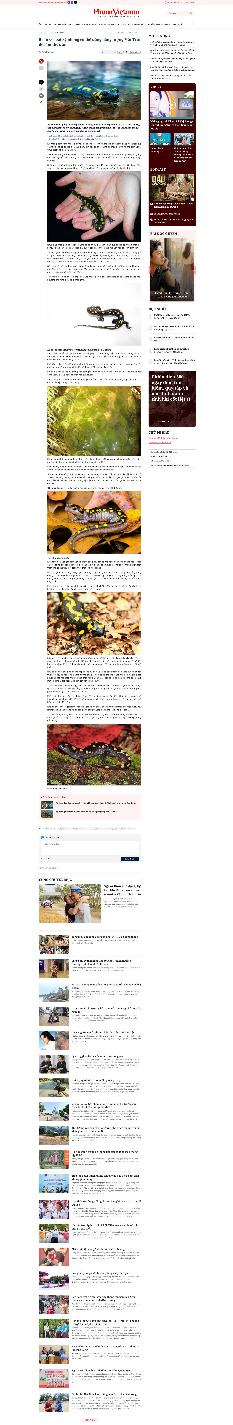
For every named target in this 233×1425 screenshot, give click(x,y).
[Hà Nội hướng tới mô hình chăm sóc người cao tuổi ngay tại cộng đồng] (54, 1354)
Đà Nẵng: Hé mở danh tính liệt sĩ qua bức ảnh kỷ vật (103, 1032)
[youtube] (68, 2)
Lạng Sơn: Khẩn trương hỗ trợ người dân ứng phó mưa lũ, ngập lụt (106, 1010)
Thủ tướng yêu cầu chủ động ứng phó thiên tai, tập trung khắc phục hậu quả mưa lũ (106, 1129)
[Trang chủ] (41, 24)
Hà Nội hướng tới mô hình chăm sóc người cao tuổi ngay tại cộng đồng (105, 1348)
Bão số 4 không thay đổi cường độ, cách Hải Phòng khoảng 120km (106, 986)
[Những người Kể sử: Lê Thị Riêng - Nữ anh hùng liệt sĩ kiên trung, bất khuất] (172, 105)
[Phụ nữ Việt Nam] (116, 13)
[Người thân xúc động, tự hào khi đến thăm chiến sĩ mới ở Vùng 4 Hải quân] (70, 903)
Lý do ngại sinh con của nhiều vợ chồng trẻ (97, 1056)
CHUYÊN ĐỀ (177, 24)
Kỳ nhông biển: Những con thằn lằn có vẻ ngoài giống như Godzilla (75, 139)
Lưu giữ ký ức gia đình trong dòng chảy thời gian (101, 1273)
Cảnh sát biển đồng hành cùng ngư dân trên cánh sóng (104, 1394)
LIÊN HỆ (191, 2)
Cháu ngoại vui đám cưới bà (167, 213)
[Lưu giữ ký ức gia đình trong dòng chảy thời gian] (54, 1280)
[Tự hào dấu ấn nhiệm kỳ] (160, 139)
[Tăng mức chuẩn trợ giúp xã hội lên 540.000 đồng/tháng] (54, 944)
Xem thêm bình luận (48, 868)
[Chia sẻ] (41, 88)
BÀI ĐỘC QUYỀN (163, 233)
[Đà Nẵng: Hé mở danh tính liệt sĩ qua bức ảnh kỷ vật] (54, 1040)
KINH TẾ (70, 24)
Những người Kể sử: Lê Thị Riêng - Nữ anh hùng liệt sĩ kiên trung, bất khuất (172, 125)
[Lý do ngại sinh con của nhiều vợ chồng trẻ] (54, 1064)
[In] (41, 95)
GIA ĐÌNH (84, 24)
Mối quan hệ (50, 829)
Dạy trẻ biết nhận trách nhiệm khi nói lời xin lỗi (174, 339)
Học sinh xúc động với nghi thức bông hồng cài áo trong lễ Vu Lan (106, 1203)
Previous (151, 269)
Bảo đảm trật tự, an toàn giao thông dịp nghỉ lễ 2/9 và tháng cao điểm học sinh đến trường (103, 1298)
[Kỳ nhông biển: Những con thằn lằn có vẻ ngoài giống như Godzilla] (47, 814)
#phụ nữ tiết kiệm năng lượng (163, 438)
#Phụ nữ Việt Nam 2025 (160, 442)
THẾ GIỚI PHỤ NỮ (136, 24)
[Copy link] (41, 102)
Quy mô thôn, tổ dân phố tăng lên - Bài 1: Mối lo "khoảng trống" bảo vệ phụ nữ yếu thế (105, 1322)
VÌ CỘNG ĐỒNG (149, 24)
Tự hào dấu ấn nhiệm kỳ (157, 150)
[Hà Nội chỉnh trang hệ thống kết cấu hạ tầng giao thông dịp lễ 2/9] (54, 1159)
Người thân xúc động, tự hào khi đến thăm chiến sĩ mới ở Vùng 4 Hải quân (122, 890)
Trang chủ (43, 33)
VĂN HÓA (110, 24)
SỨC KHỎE (92, 24)
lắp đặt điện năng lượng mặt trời (168, 465)
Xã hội (52, 33)
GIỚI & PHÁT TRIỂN (59, 24)
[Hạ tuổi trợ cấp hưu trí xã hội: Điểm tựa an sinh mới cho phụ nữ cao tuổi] (54, 1233)
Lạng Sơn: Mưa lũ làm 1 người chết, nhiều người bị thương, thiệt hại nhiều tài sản (102, 962)
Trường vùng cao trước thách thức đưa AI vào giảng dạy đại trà (174, 328)
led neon (153, 461)
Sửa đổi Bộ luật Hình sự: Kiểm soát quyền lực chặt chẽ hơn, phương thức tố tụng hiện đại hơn (172, 68)
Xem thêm (90, 1420)
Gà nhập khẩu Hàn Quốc (158, 456)
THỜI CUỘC (48, 24)
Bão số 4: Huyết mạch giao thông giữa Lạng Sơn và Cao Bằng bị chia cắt (172, 60)
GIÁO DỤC (118, 24)
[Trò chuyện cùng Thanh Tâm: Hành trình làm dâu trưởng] (172, 187)
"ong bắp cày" (112, 829)
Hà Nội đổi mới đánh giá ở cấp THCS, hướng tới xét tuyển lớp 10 (172, 317)
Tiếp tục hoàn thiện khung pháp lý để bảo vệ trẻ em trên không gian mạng (105, 1177)
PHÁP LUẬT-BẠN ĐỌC (164, 24)
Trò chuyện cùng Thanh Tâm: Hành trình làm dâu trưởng (173, 205)
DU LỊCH (126, 24)
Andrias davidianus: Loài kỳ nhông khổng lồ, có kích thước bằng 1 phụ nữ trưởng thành (83, 136)
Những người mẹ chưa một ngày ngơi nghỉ (97, 1080)
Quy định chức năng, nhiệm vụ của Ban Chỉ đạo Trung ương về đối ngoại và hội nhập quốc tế (172, 52)
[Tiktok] (75, 2)
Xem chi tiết (160, 422)
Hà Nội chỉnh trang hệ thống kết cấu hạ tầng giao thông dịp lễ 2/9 (105, 1153)
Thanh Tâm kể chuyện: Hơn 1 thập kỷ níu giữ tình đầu (173, 221)
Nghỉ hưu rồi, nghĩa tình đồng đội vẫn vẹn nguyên (101, 1370)
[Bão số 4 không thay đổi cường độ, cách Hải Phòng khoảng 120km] (54, 992)
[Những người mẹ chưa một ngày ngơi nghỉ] (54, 1087)
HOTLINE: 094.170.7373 (174, 2)
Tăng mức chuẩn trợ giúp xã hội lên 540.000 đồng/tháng (105, 936)
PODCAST (158, 169)
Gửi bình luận (130, 859)
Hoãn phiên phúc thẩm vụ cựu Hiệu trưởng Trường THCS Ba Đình (171, 350)
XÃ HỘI (77, 24)
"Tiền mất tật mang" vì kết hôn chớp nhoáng (98, 1249)
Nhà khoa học (79, 829)
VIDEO (155, 87)
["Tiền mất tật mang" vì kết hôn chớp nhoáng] (54, 1257)
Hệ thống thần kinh (128, 829)
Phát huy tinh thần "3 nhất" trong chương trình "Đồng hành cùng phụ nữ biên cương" (183, 154)
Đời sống (60, 33)
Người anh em (64, 829)
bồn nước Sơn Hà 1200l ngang (166, 452)
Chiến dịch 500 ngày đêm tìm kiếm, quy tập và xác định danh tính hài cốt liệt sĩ (171, 388)
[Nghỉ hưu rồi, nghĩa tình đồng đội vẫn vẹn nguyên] (54, 1378)
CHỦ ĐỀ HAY (159, 432)
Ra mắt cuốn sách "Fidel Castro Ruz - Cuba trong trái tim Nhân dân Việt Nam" (174, 362)
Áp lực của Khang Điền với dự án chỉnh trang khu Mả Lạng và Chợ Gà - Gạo (172, 293)
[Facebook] (72, 2)
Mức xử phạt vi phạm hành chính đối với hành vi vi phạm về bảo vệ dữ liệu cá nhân (172, 43)
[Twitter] (41, 82)
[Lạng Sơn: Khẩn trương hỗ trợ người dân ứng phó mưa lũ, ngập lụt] (54, 1016)
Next (193, 269)
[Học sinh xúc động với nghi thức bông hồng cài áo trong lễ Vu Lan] (54, 1209)
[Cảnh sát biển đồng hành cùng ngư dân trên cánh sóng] (54, 1402)
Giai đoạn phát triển (95, 829)
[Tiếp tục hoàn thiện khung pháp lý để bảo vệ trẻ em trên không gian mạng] (54, 1183)
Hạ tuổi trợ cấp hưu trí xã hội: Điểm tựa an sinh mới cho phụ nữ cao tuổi (105, 1227)
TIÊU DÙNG (102, 24)
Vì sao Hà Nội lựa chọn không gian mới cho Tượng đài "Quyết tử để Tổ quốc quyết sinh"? (104, 1105)
